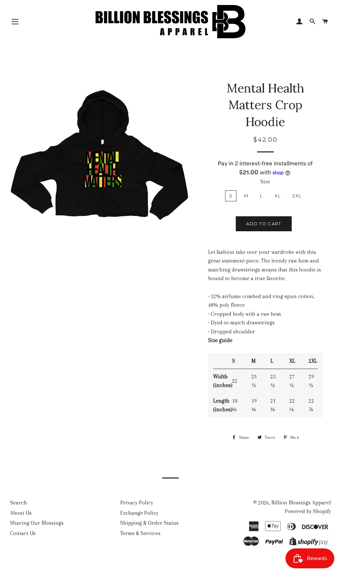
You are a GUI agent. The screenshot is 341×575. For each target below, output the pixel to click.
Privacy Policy (136, 502)
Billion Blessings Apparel (301, 502)
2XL (296, 195)
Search (18, 502)
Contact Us (23, 533)
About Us (21, 513)
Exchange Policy (139, 513)
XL (278, 195)
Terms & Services (140, 533)
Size (265, 181)
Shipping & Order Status (149, 523)
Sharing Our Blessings (37, 523)
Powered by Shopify (308, 511)
